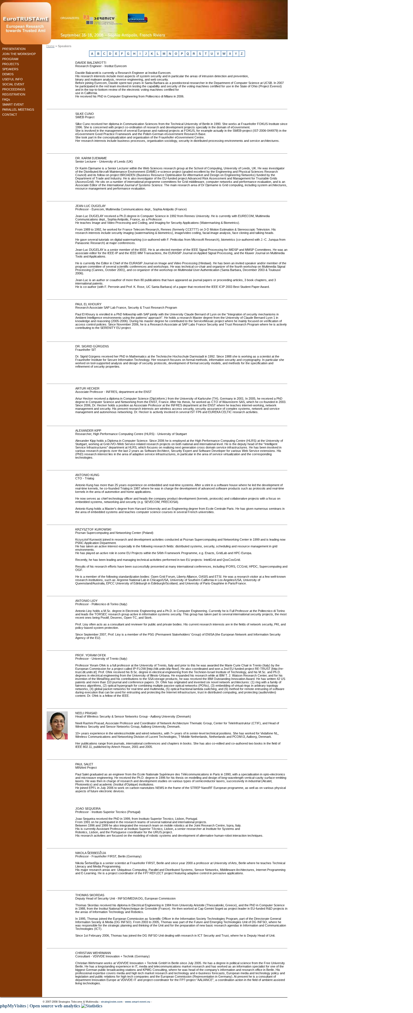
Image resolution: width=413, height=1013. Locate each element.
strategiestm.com (111, 1001)
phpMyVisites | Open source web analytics (40, 1005)
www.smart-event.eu (137, 1001)
